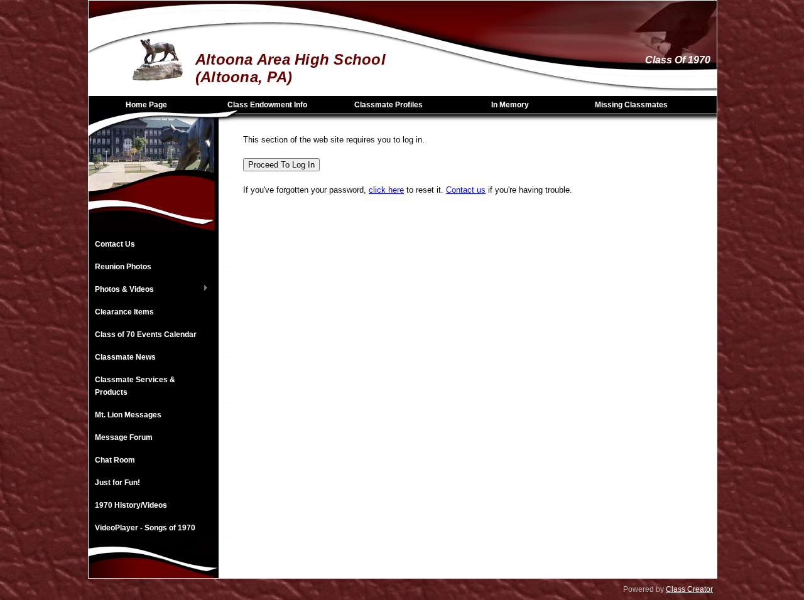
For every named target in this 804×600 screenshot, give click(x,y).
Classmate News (125, 357)
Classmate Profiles (388, 104)
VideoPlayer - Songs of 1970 (145, 527)
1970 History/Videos (131, 505)
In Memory (510, 104)
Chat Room (115, 460)
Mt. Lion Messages (128, 414)
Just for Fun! (117, 482)
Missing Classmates (631, 104)
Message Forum (124, 437)
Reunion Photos (123, 266)
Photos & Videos (121, 290)
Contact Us (115, 244)
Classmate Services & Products (135, 386)
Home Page (146, 104)
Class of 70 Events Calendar (146, 334)
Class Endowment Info (267, 104)
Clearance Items (124, 312)
